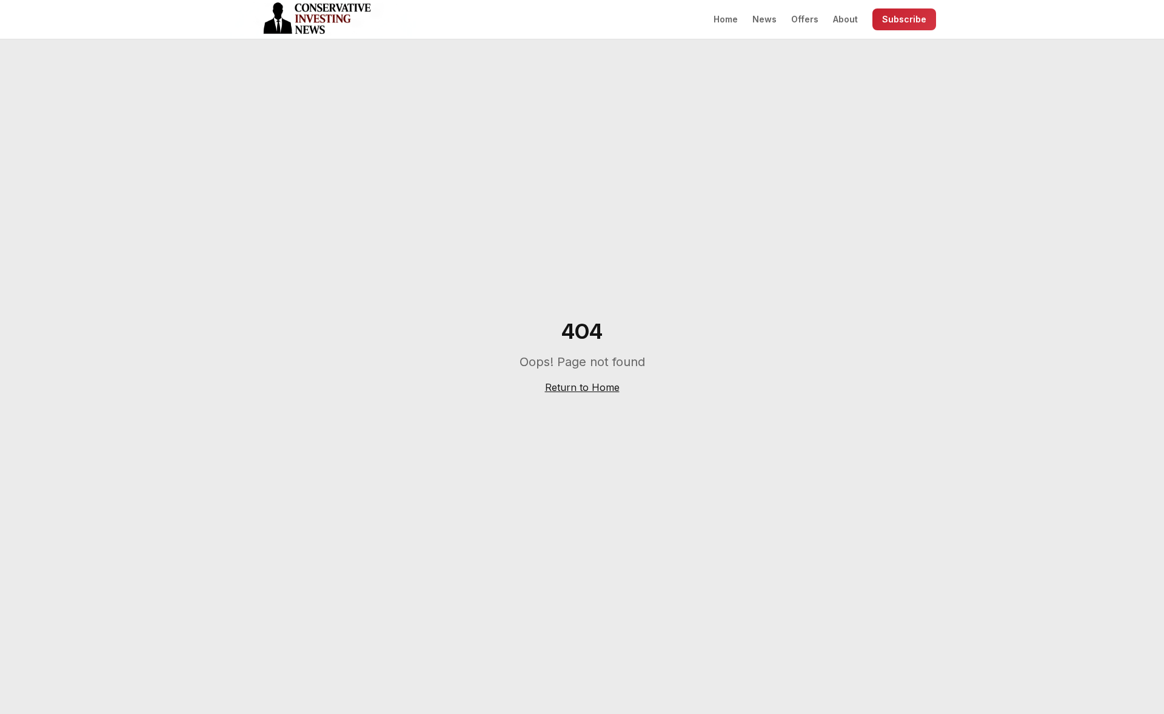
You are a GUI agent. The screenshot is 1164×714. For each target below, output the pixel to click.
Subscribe (904, 19)
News (764, 19)
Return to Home (582, 387)
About (845, 19)
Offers (804, 19)
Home (726, 19)
